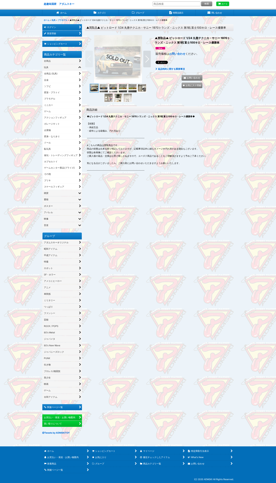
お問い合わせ (177, 53)
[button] (89, 59)
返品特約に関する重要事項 (171, 68)
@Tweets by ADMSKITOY (56, 432)
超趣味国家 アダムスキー (59, 3)
